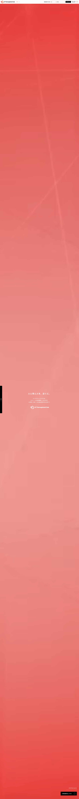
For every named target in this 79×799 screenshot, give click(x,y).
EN (19, 1)
